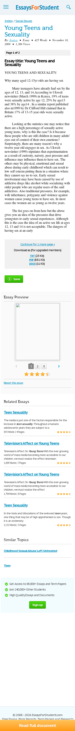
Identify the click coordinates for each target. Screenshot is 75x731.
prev (16, 366)
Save (16, 279)
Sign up (37, 605)
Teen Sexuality (16, 412)
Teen (7, 565)
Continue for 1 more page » (37, 244)
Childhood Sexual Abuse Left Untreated (30, 551)
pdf (31, 259)
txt (32, 255)
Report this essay (13, 383)
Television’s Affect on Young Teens (31, 443)
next (59, 366)
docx (32, 263)
